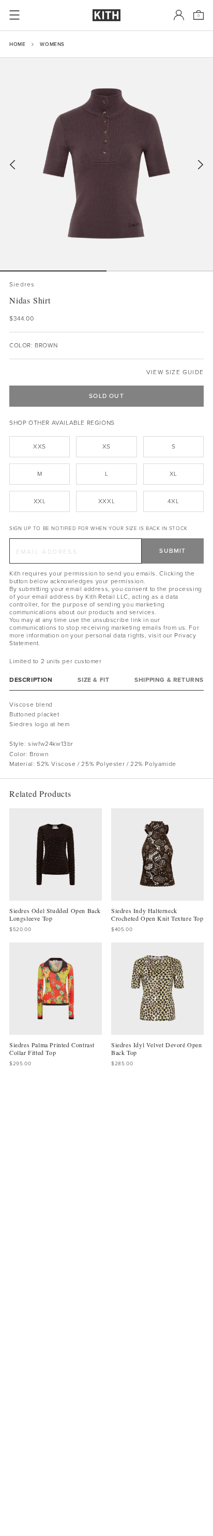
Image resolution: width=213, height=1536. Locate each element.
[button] (159, 270)
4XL (173, 501)
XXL (40, 501)
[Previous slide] (12, 165)
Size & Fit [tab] (93, 680)
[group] (106, 164)
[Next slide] (200, 165)
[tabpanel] (106, 734)
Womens (52, 44)
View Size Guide (175, 372)
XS (106, 446)
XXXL (106, 501)
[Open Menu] (14, 15)
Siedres (22, 285)
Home (17, 44)
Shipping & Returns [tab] (169, 680)
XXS (39, 446)
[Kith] (106, 15)
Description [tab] (31, 680)
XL (173, 473)
